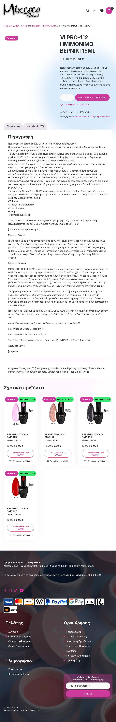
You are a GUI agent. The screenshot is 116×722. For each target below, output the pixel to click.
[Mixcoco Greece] (22, 11)
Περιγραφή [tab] (13, 126)
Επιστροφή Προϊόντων (79, 646)
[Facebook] (5, 590)
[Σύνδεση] (94, 10)
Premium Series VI (50, 26)
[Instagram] (10, 590)
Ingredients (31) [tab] (35, 126)
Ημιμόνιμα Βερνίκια (30, 26)
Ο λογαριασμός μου (19, 636)
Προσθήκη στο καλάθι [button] (20, 453)
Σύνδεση (13, 631)
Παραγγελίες (73, 631)
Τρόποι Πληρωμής (76, 636)
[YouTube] (21, 590)
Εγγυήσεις (72, 650)
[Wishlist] (101, 10)
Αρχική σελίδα (12, 26)
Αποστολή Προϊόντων (78, 641)
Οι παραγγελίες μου (19, 641)
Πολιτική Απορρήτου (78, 655)
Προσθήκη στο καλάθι (92, 97)
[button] (74, 104)
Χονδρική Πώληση (18, 674)
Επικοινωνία (15, 669)
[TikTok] (16, 590)
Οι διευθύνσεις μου (19, 646)
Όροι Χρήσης (73, 660)
